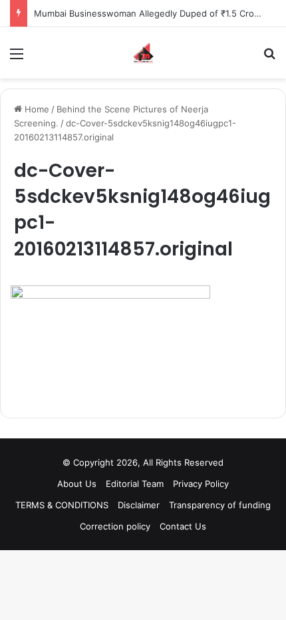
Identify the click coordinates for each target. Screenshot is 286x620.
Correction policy (115, 526)
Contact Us (183, 526)
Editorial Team (135, 483)
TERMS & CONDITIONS (61, 505)
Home (35, 109)
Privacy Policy (201, 483)
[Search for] (269, 58)
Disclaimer (139, 505)
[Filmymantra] (143, 53)
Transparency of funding (220, 505)
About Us (76, 483)
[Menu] (16, 58)
